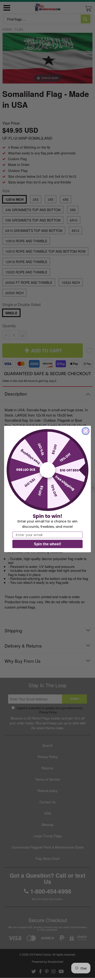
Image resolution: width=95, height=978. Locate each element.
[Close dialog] (85, 431)
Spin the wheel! (47, 544)
